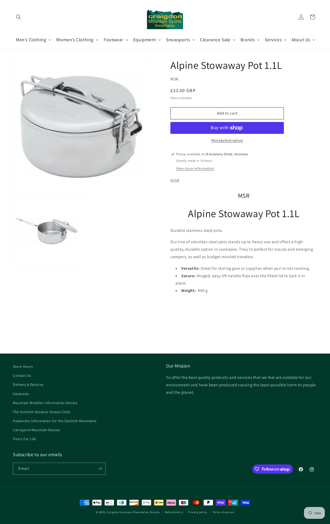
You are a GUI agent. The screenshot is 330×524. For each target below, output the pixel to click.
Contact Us (22, 375)
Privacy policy (197, 512)
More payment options (227, 140)
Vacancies (21, 393)
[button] (18, 17)
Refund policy (174, 512)
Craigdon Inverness (119, 512)
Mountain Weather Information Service (45, 402)
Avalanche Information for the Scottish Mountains (55, 421)
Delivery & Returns (28, 384)
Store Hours (23, 366)
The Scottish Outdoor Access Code (41, 412)
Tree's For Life (24, 439)
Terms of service (223, 512)
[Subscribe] (99, 469)
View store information (195, 168)
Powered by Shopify (146, 512)
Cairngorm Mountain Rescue (36, 430)
